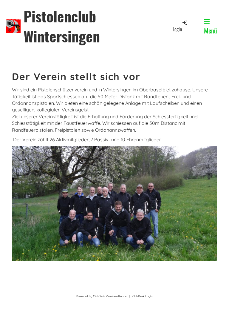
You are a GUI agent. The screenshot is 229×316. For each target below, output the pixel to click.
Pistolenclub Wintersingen (62, 26)
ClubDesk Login (142, 296)
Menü (210, 30)
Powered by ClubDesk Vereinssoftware (101, 296)
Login (177, 29)
